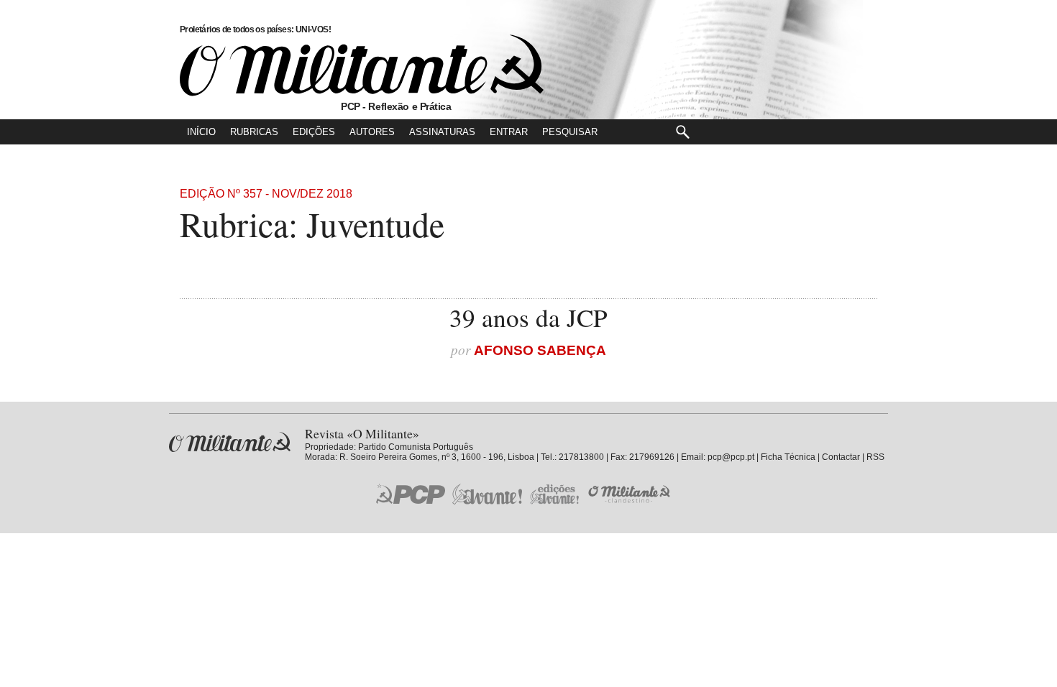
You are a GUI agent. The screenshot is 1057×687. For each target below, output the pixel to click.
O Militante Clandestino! (630, 494)
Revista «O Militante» (229, 442)
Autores (372, 131)
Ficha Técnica (788, 457)
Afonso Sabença (540, 350)
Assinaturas (442, 131)
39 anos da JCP (528, 317)
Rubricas (254, 131)
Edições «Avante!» (554, 494)
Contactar (841, 457)
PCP (410, 494)
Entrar (509, 131)
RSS (875, 457)
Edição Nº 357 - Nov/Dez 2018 (266, 194)
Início (201, 131)
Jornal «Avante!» (487, 494)
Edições (314, 131)
